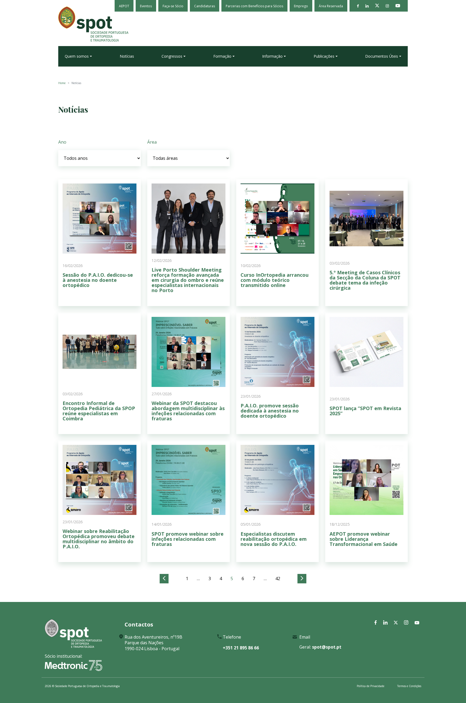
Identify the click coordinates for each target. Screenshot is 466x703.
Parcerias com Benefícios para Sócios (254, 6)
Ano (62, 142)
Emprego (301, 6)
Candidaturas (204, 6)
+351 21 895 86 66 (241, 648)
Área (152, 142)
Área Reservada (331, 6)
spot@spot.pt (326, 647)
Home (62, 83)
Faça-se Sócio (173, 6)
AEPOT (124, 6)
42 (277, 578)
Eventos (146, 6)
